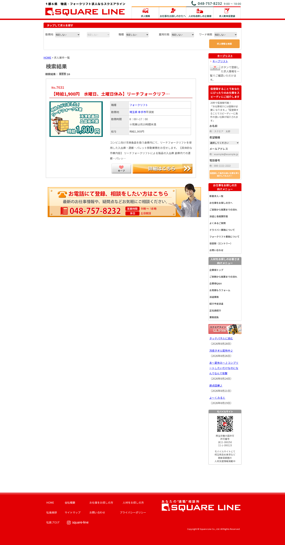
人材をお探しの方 (133, 502)
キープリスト (225, 56)
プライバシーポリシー (133, 512)
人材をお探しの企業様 (199, 12)
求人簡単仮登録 (227, 12)
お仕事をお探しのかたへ (172, 12)
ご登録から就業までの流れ (223, 209)
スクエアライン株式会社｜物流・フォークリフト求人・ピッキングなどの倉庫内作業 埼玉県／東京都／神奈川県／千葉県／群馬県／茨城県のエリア (85, 9)
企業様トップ (216, 270)
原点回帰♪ (215, 385)
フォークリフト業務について (224, 236)
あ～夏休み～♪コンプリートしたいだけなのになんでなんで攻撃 (223, 368)
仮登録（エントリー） (221, 243)
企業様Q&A (215, 283)
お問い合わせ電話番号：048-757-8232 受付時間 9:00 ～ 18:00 (216, 3)
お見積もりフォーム (219, 290)
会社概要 (70, 502)
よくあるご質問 (217, 223)
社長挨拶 (51, 512)
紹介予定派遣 (216, 303)
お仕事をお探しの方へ (221, 202)
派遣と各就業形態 (218, 216)
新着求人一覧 (216, 196)
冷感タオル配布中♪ (221, 350)
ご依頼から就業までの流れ (223, 276)
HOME (47, 58)
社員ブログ (53, 522)
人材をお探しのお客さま (224, 261)
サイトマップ (72, 512)
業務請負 (214, 317)
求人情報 (145, 12)
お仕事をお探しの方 (225, 187)
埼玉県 (133, 112)
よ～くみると (217, 398)
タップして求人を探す (60, 25)
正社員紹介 (215, 310)
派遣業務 (214, 297)
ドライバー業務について (222, 229)
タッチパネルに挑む (221, 338)
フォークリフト (138, 105)
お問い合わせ (216, 250)
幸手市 (142, 112)
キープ (121, 169)
